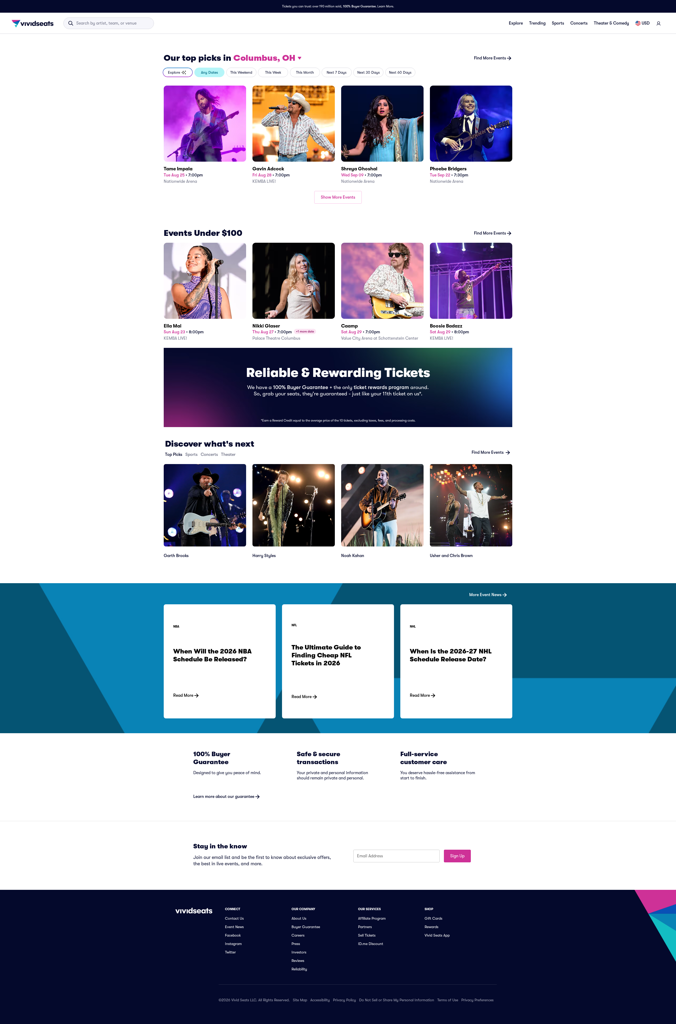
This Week (273, 72)
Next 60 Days (400, 72)
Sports (558, 23)
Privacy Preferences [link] (477, 1000)
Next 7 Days (336, 72)
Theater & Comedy (611, 23)
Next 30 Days (368, 72)
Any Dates (209, 72)
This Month (305, 72)
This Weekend (241, 72)
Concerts (579, 23)
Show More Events (338, 197)
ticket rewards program (381, 387)
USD (646, 23)
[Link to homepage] (34, 23)
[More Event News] (338, 586)
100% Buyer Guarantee (359, 6)
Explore (516, 23)
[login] (658, 23)
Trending (537, 23)
